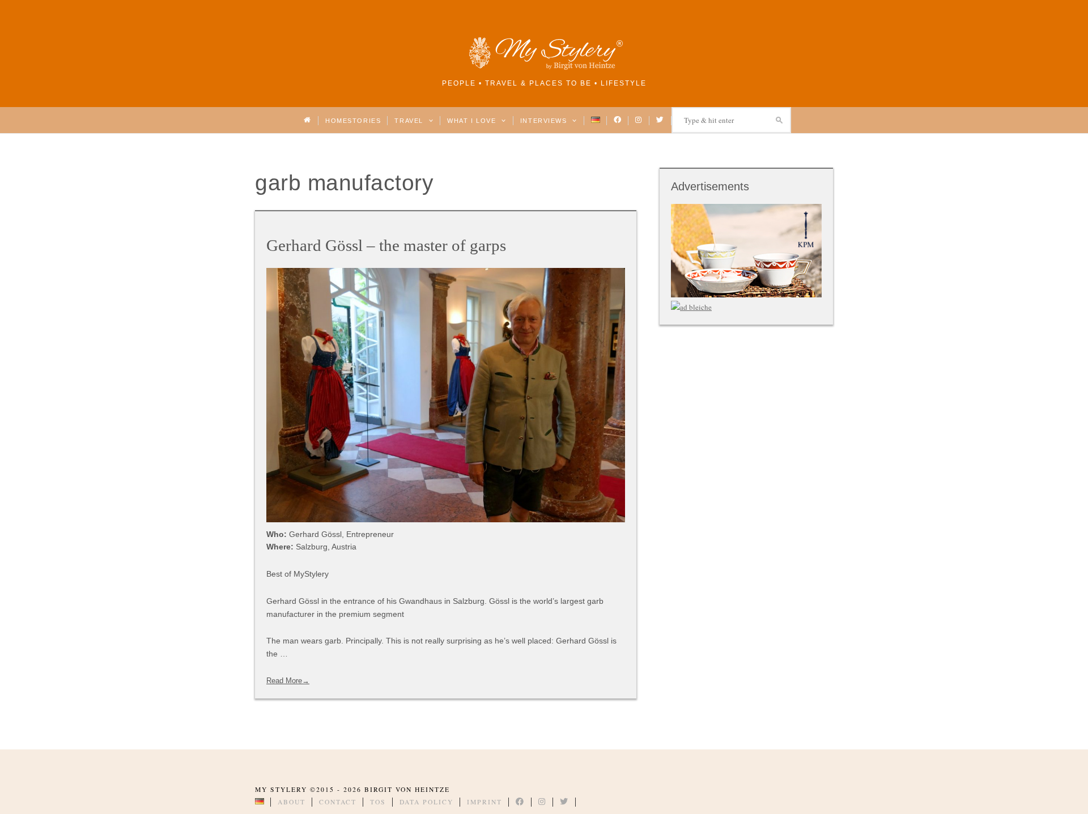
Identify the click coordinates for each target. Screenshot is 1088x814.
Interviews (545, 120)
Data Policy (426, 802)
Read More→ (287, 680)
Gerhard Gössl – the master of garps (386, 245)
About (291, 802)
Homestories (353, 120)
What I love (473, 120)
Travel (410, 120)
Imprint (484, 802)
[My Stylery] (544, 67)
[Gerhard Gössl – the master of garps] (445, 395)
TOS (378, 802)
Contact (337, 802)
